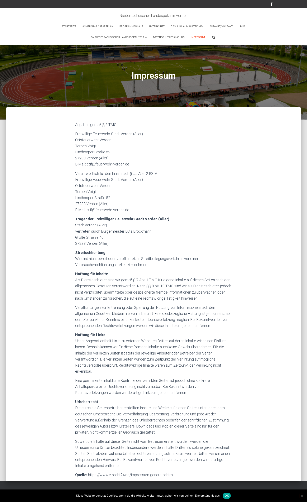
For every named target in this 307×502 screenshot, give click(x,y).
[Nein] (302, 496)
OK (227, 495)
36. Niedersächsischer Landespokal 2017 (118, 37)
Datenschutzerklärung (169, 37)
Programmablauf (131, 26)
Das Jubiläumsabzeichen (187, 26)
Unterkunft (157, 26)
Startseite (69, 26)
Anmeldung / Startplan (97, 26)
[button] (146, 37)
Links (242, 26)
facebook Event (271, 5)
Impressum (198, 37)
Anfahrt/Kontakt (221, 26)
